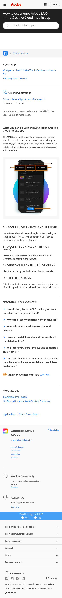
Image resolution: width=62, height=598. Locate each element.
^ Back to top (53, 430)
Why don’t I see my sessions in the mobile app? (32, 319)
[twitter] (17, 578)
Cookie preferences (12, 588)
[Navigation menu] (5, 4)
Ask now (14, 487)
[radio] (26, 517)
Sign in (54, 4)
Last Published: (8, 103)
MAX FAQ (44, 374)
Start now (15, 507)
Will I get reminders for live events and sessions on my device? (30, 349)
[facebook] (6, 578)
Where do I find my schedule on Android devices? (27, 328)
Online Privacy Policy (29, 414)
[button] (45, 4)
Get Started (15, 450)
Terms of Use (49, 584)
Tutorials (14, 457)
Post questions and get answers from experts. (24, 99)
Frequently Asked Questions (15, 78)
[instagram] (12, 578)
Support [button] (9, 548)
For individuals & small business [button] (20, 526)
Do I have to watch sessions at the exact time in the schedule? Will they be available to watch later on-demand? (30, 362)
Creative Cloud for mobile (15, 396)
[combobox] (31, 25)
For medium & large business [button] (19, 533)
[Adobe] (16, 4)
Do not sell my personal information (36, 588)
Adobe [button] (8, 555)
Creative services (20, 53)
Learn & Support (17, 447)
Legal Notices (9, 414)
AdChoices (12, 592)
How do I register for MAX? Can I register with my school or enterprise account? (29, 310)
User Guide (15, 454)
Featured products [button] (13, 562)
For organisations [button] (13, 541)
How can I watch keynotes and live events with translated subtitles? (30, 339)
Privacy (39, 584)
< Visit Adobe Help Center (21, 440)
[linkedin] (23, 578)
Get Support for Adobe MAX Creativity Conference (26, 401)
